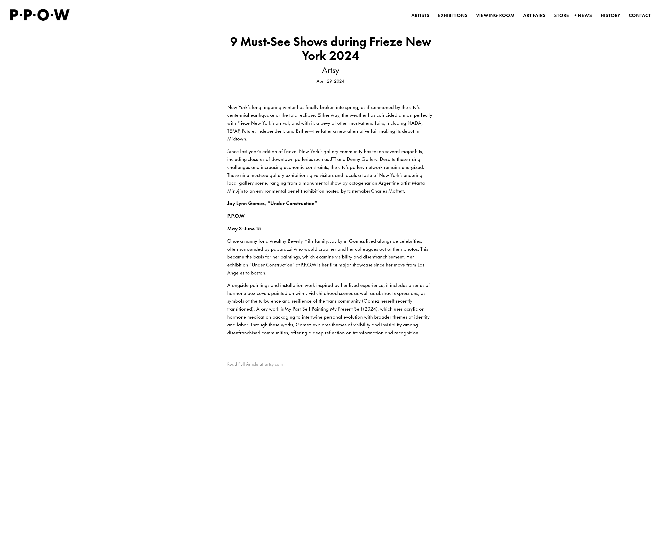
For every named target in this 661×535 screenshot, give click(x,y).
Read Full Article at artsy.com (255, 363)
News (583, 15)
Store (560, 15)
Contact (638, 15)
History (608, 15)
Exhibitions (451, 15)
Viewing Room (494, 15)
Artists (418, 15)
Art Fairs (533, 15)
